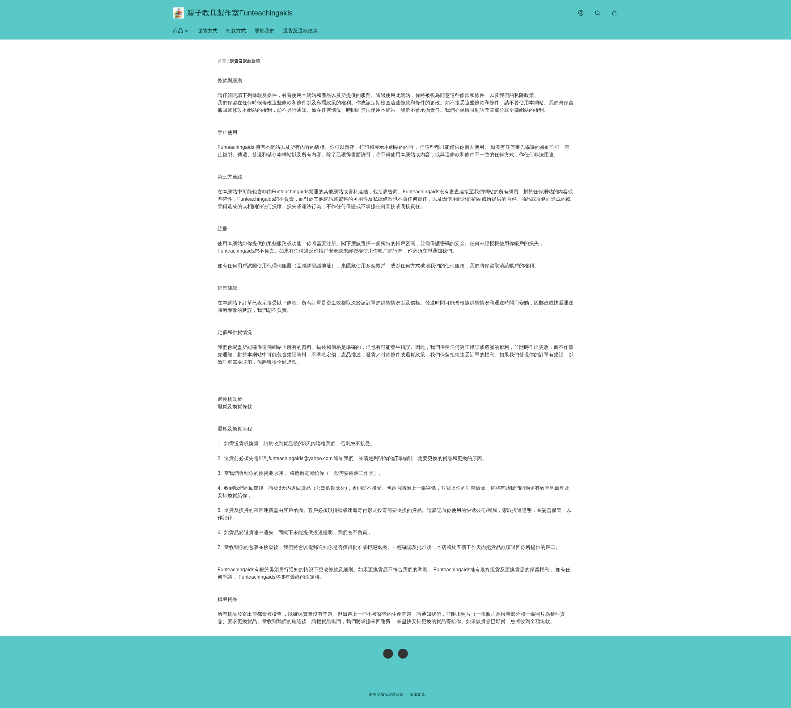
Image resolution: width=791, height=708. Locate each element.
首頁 (222, 61)
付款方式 (236, 30)
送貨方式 (208, 30)
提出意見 (417, 694)
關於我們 (264, 30)
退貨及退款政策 (300, 30)
